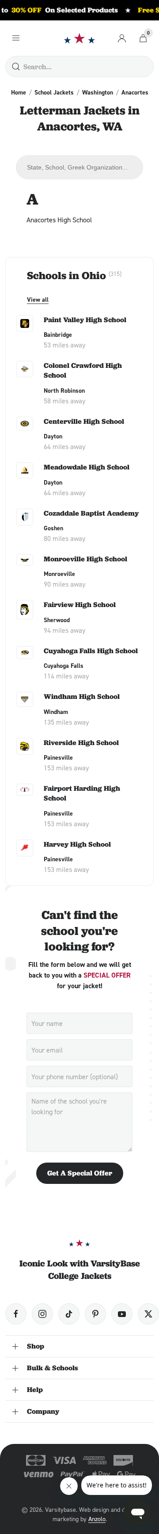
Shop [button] (35, 1346)
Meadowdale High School (86, 467)
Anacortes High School (59, 219)
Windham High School (82, 696)
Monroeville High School (85, 559)
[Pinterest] (95, 1314)
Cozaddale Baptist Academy (91, 513)
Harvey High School (77, 844)
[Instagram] (42, 1314)
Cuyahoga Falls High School (91, 650)
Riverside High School (81, 742)
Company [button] (43, 1411)
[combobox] (79, 167)
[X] (148, 1314)
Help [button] (35, 1389)
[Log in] (121, 38)
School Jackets (54, 92)
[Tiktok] (69, 1314)
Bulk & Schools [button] (52, 1367)
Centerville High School (84, 421)
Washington (97, 92)
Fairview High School (80, 604)
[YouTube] (121, 1314)
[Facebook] (15, 1314)
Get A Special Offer (79, 1173)
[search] (15, 66)
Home (18, 92)
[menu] (15, 38)
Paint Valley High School (85, 319)
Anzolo (97, 1518)
